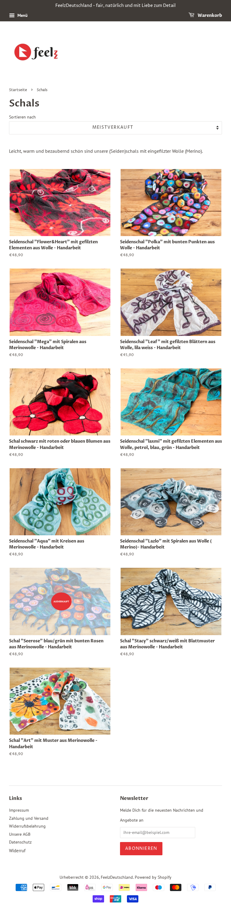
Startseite (18, 90)
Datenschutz (20, 842)
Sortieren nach (22, 117)
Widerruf (17, 850)
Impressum (19, 810)
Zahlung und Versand (28, 818)
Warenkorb (209, 15)
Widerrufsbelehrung (27, 826)
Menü (22, 15)
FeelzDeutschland (117, 877)
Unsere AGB (19, 834)
